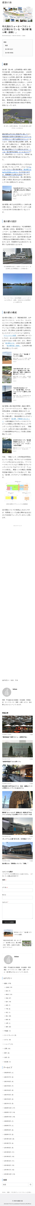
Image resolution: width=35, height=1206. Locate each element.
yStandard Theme (8, 1203)
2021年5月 (7, 1086)
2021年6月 (7, 1081)
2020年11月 (8, 1112)
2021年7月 (7, 1077)
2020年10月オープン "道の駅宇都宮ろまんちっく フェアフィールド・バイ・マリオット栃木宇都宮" (22, 442)
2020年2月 (7, 1130)
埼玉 (7, 1012)
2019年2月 (7, 1165)
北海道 (7, 987)
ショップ (7, 1044)
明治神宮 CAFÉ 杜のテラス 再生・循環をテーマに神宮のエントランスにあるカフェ (17, 787)
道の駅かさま (9, 343)
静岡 (7, 1019)
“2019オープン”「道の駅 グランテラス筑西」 (23, 933)
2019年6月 (7, 1148)
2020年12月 (8, 1108)
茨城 (16, 680)
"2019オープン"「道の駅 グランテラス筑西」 (21, 355)
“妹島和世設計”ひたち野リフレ (11, 761)
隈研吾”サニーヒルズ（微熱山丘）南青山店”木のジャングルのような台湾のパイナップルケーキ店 (17, 813)
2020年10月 (8, 1117)
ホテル (6, 1040)
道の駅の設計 (9, 49)
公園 (5, 1048)
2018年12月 (8, 1174)
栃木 (7, 1001)
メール (4, 887)
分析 (5, 1057)
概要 (6, 45)
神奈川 (7, 994)
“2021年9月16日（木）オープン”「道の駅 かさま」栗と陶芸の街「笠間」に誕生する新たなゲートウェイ (12, 943)
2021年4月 (7, 1090)
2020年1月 (7, 1134)
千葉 (7, 1008)
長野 (7, 1026)
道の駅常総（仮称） (14, 345)
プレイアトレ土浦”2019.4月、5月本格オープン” (17, 839)
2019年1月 (7, 1170)
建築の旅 (7, 2)
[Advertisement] (17, 599)
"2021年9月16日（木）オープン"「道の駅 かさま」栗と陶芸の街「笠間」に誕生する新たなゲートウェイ (22, 371)
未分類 (6, 1062)
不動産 (6, 1031)
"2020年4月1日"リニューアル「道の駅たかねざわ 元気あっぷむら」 (22, 190)
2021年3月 (7, 1095)
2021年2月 (7, 1099)
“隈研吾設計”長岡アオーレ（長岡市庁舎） (15, 737)
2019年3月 (7, 1161)
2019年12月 (8, 1139)
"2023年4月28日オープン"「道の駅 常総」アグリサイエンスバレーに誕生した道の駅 (22, 390)
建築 (24, 35)
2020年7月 (7, 1125)
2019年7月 (7, 1143)
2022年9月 (7, 1072)
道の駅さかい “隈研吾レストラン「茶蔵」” (15, 863)
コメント (5, 902)
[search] (30, 1184)
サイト (4, 895)
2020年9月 (7, 1121)
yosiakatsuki (17, 1203)
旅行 (5, 1053)
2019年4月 (7, 1156)
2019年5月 (7, 1152)
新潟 (7, 991)
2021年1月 (7, 1103)
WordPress (28, 1203)
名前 (4, 880)
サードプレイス (9, 1035)
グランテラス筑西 (10, 335)
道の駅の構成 (9, 53)
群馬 (7, 1005)
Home (4, 1192)
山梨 (7, 1023)
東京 (7, 1016)
